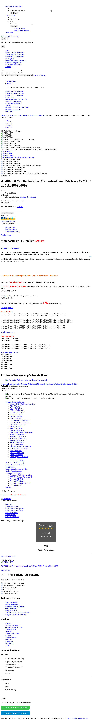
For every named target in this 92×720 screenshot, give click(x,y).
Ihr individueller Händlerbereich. (13, 495)
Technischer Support (12, 625)
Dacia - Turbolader (16, 414)
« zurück (8, 123)
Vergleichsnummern (12, 231)
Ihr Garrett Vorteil (11, 513)
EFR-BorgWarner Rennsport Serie (22, 477)
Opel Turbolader (11, 608)
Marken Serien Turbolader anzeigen (22, 404)
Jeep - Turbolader (16, 426)
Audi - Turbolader (16, 408)
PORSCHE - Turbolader (18, 449)
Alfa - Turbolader (16, 406)
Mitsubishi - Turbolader (18, 438)
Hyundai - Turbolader (17, 424)
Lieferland (13, 11)
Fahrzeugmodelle (11, 229)
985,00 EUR (5, 570)
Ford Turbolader (11, 610)
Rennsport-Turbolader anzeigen (21, 475)
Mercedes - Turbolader (18, 436)
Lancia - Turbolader (17, 430)
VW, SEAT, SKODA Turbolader (17, 612)
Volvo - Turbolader (16, 459)
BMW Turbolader (11, 604)
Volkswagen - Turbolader (19, 457)
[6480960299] (6, 153)
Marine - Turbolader (17, 434)
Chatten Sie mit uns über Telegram (15, 713)
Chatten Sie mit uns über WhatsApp (15, 707)
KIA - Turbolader (16, 428)
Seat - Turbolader (16, 451)
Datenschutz (9, 643)
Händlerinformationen (13, 107)
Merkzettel (9, 32)
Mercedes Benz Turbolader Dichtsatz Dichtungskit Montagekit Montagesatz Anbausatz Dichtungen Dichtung (39, 384)
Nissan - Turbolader (17, 440)
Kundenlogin (10, 15)
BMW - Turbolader (17, 410)
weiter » (8, 125)
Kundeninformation (12, 517)
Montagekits (9, 59)
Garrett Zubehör (15, 485)
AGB (7, 646)
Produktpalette (10, 515)
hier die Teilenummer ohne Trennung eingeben (17, 75)
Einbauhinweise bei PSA (14, 511)
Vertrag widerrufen (12, 633)
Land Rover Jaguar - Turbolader (21, 432)
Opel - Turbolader (16, 445)
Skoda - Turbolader (17, 453)
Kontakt (8, 623)
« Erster (8, 121)
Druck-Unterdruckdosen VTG (16, 61)
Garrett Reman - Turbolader (20, 420)
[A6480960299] (7, 151)
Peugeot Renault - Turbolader (20, 447)
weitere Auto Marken (17, 461)
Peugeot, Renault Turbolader (15, 615)
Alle (6, 50)
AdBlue (8, 67)
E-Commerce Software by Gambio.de (77, 718)
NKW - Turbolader (16, 443)
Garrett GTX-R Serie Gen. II (20, 483)
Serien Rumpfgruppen (13, 63)
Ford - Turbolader (16, 418)
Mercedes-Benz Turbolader (15, 606)
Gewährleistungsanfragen (14, 627)
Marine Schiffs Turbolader (14, 56)
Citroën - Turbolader (17, 412)
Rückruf (8, 635)
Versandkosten (10, 629)
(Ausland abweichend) (28, 197)
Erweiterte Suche (39, 75)
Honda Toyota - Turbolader (19, 422)
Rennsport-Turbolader (13, 65)
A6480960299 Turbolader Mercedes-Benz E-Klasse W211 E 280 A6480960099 (29, 566)
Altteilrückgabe (10, 637)
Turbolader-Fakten (12, 507)
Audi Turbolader (11, 602)
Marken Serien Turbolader (14, 52)
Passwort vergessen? (21, 30)
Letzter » (8, 127)
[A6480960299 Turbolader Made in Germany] (18, 157)
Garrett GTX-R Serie (17, 481)
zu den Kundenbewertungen (8, 556)
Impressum (9, 641)
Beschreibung (10, 227)
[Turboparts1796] (9, 36)
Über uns (24, 107)
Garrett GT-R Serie (16, 479)
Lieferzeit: (4, 195)
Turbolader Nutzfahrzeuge (14, 54)
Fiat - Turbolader (16, 416)
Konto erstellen (19, 28)
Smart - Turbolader (16, 455)
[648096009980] (7, 155)
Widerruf (8, 631)
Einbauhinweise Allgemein (14, 509)
